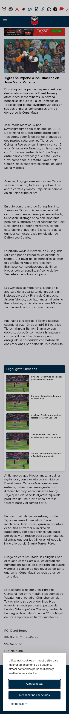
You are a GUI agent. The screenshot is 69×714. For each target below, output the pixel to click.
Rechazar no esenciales (34, 695)
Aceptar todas (34, 683)
